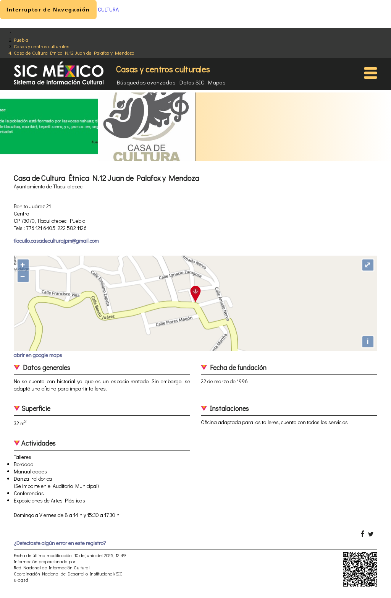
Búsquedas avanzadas (146, 82)
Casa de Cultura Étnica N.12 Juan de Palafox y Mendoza (74, 52)
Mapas (217, 82)
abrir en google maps (38, 354)
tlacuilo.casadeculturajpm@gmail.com (56, 240)
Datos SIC (191, 82)
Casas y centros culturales (41, 46)
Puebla (21, 39)
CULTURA (108, 9)
